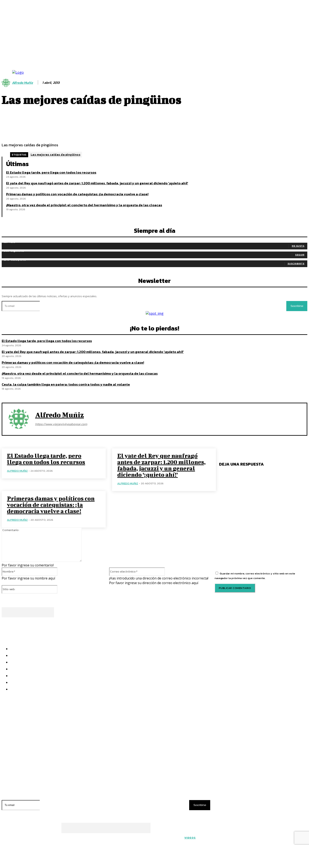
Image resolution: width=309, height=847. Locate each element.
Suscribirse (297, 306)
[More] (143, 126)
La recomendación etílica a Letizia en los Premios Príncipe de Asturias (69, 765)
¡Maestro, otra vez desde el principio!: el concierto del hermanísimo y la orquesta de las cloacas (84, 205)
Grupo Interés (145, 839)
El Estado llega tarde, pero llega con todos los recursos (51, 172)
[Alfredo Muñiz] (19, 419)
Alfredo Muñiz (59, 415)
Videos (190, 838)
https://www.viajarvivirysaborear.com (61, 424)
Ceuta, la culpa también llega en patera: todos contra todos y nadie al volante (66, 384)
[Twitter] (108, 609)
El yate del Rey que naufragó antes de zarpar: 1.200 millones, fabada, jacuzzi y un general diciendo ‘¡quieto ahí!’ (97, 183)
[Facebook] (92, 609)
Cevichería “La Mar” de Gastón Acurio (37, 750)
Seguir (299, 254)
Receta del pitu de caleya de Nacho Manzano (43, 773)
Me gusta (298, 246)
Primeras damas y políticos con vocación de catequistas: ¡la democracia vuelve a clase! (77, 194)
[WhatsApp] (138, 609)
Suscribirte (296, 263)
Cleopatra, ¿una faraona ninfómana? (36, 758)
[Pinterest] (123, 609)
